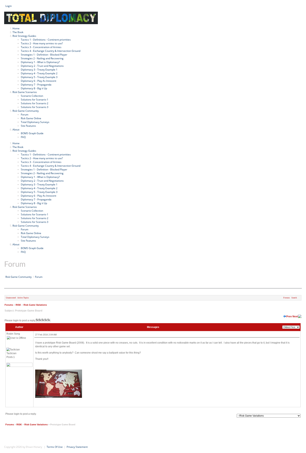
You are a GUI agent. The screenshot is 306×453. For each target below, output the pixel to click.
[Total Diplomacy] (51, 13)
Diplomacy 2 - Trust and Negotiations (42, 180)
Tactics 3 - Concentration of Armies (41, 162)
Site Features (28, 240)
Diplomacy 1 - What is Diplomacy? (40, 177)
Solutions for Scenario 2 (34, 218)
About (15, 244)
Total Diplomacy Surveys (35, 237)
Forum (24, 229)
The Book (17, 147)
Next (295, 316)
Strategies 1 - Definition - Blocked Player (44, 169)
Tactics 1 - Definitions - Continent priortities (46, 154)
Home (16, 143)
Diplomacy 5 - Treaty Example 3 (39, 192)
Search (8, 9)
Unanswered (11, 298)
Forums (286, 298)
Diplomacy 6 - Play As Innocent (38, 195)
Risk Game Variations (35, 305)
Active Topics (23, 298)
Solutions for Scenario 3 (34, 222)
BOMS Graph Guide (32, 248)
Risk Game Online (31, 233)
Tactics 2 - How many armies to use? (42, 158)
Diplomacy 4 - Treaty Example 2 (39, 188)
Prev (289, 316)
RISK (18, 305)
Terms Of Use (55, 447)
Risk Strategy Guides (24, 151)
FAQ (23, 252)
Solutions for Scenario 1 (34, 214)
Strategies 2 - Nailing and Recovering (42, 173)
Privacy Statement (77, 447)
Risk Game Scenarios (24, 207)
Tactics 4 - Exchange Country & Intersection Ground (50, 166)
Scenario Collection (32, 210)
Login (8, 6)
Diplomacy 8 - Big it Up (34, 203)
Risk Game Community (25, 225)
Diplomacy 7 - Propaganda (36, 199)
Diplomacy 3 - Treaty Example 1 (39, 184)
